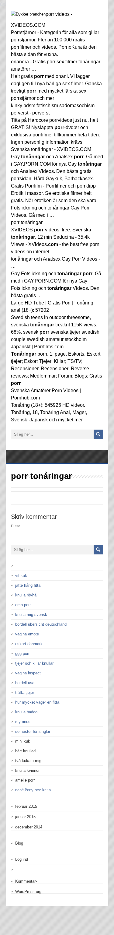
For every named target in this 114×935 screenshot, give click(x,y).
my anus (22, 721)
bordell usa (24, 682)
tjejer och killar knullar (34, 663)
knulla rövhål (26, 595)
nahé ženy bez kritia (33, 790)
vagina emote (27, 634)
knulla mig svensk (31, 614)
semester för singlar (32, 731)
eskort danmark (29, 643)
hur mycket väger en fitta (37, 702)
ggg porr (22, 653)
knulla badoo (26, 712)
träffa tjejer (24, 692)
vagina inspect (28, 673)
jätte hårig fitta (27, 585)
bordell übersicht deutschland (41, 624)
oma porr (23, 605)
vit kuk (21, 575)
